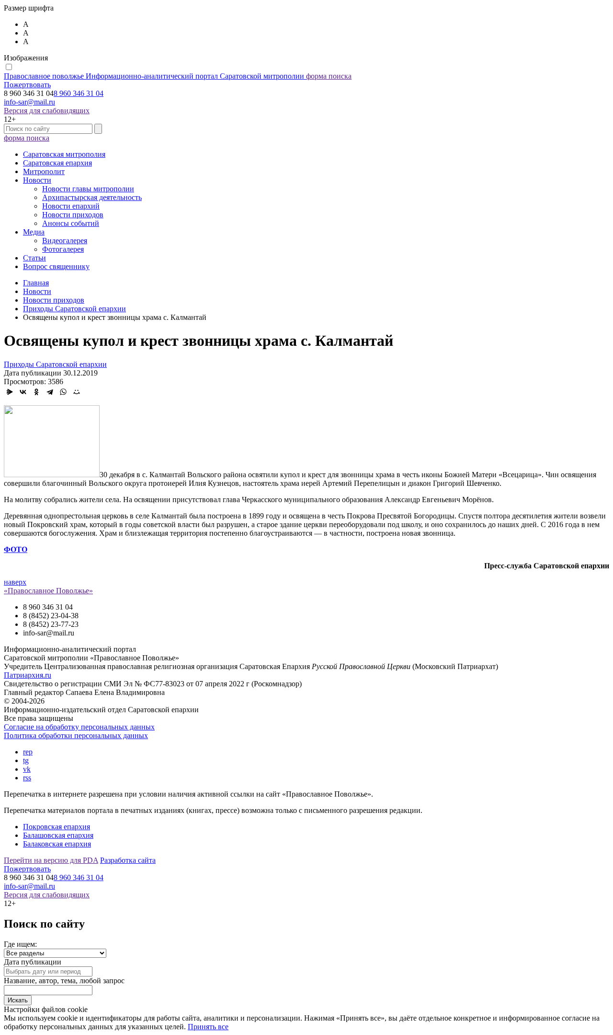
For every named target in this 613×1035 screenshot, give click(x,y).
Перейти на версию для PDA (51, 860)
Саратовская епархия (57, 163)
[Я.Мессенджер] (9, 392)
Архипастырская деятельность (92, 197)
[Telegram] (50, 392)
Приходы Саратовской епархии (55, 364)
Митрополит (44, 171)
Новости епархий (71, 206)
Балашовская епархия (58, 835)
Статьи (34, 258)
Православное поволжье (154, 76)
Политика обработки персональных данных (76, 735)
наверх (15, 582)
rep (28, 752)
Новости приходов (72, 215)
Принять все (208, 1027)
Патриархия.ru (27, 675)
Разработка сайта (128, 860)
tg (26, 760)
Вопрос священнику (56, 266)
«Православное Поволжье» (48, 591)
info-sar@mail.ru (29, 102)
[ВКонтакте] (23, 392)
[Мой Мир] (76, 392)
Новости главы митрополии (88, 189)
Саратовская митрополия (64, 154)
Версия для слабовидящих (47, 110)
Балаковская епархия (57, 844)
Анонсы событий (70, 223)
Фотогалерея (63, 249)
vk (27, 769)
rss (27, 778)
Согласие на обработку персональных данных (79, 727)
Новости (37, 180)
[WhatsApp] (63, 392)
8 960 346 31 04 (78, 93)
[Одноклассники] (36, 392)
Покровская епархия (56, 827)
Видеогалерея (64, 240)
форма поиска (329, 76)
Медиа (34, 232)
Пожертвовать (27, 85)
